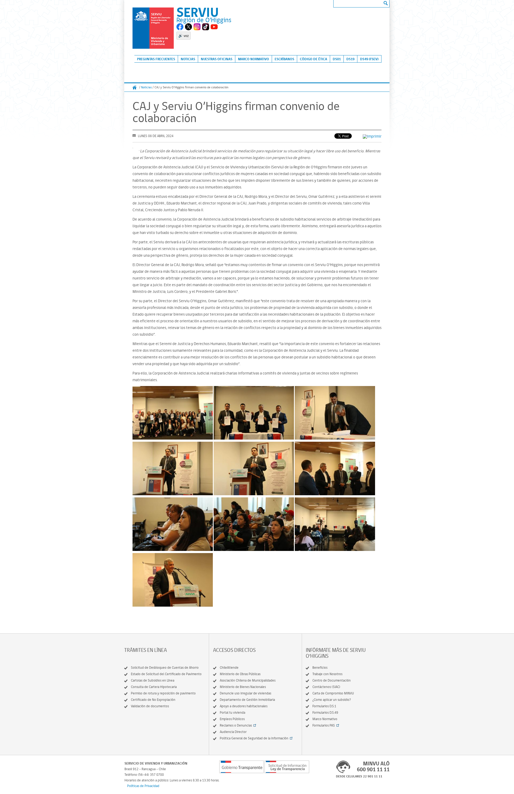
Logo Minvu (153, 28)
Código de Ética (313, 59)
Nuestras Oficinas (216, 59)
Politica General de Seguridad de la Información (254, 738)
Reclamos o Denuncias (236, 725)
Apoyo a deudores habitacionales (243, 706)
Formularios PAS (323, 725)
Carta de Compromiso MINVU (333, 693)
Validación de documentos (150, 706)
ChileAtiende (229, 668)
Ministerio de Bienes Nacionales (243, 687)
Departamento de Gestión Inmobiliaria (247, 700)
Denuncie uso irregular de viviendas (245, 693)
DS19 (350, 59)
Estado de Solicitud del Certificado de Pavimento (166, 674)
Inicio (134, 87)
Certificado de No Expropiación (153, 700)
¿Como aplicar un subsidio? (331, 700)
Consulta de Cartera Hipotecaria (154, 687)
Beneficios (319, 668)
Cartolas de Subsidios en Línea (152, 680)
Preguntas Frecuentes (156, 59)
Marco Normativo (253, 59)
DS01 (337, 59)
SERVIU (197, 12)
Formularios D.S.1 (324, 706)
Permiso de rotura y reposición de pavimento (163, 693)
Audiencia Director (233, 732)
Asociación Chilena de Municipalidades (247, 680)
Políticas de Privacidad (143, 786)
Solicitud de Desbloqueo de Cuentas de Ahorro (165, 668)
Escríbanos (284, 59)
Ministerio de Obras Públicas (240, 674)
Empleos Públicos (232, 719)
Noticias (188, 59)
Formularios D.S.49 (325, 712)
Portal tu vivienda (232, 712)
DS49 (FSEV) (369, 59)
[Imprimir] (372, 136)
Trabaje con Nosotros (327, 674)
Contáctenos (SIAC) (326, 687)
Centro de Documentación (331, 680)
